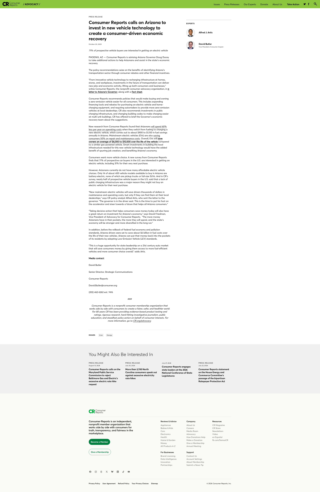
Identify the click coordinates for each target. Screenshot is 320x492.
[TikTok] (123, 471)
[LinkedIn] (117, 471)
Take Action (293, 4)
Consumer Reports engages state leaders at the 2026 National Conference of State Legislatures (177, 371)
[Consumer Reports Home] (98, 411)
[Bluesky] (112, 471)
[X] (106, 471)
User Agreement (109, 483)
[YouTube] (128, 471)
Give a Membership (100, 452)
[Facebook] (90, 471)
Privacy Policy (94, 483)
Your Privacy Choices (140, 483)
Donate (264, 4)
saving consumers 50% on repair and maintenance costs (124, 137)
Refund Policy (123, 483)
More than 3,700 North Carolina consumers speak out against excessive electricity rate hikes (141, 374)
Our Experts (250, 4)
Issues (217, 4)
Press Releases (231, 4)
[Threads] (101, 471)
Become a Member (99, 442)
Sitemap (154, 483)
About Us (277, 4)
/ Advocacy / (31, 4)
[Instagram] (95, 471)
